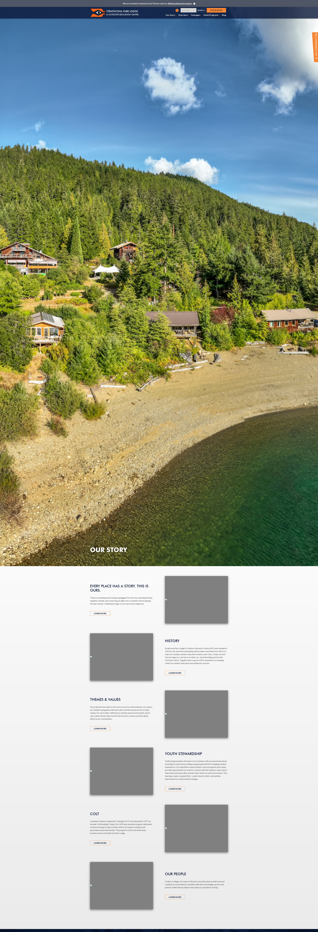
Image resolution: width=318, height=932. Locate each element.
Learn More (100, 613)
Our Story (170, 15)
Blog (224, 15)
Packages (195, 15)
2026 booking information (180, 3)
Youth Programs (210, 15)
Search (200, 10)
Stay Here (183, 15)
